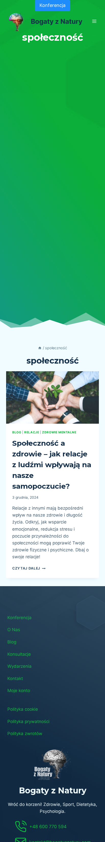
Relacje (31, 432)
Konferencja (52, 5)
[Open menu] (94, 21)
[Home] (40, 348)
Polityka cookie (22, 709)
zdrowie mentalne (59, 432)
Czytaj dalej (29, 568)
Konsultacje (19, 654)
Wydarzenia (19, 666)
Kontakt (15, 678)
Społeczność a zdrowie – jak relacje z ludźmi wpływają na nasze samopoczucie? (51, 464)
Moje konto (18, 690)
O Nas (13, 629)
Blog (11, 641)
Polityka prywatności (28, 721)
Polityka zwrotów (24, 733)
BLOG (16, 432)
